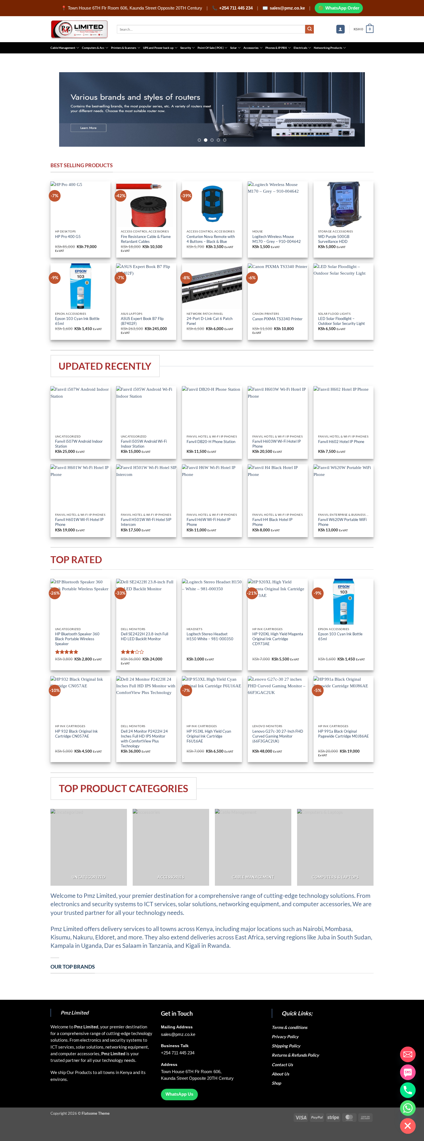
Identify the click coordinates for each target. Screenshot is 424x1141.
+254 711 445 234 (236, 7)
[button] (340, 29)
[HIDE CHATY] (408, 1126)
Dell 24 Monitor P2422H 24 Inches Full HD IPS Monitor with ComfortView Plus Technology (144, 738)
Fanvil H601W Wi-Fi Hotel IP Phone (79, 522)
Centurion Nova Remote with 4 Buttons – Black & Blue (211, 239)
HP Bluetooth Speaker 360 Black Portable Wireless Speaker (77, 639)
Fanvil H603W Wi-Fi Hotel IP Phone (276, 443)
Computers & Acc (93, 47)
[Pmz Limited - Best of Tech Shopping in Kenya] (79, 29)
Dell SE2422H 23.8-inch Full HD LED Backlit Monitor (144, 636)
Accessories (250, 47)
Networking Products (328, 47)
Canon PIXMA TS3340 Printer (277, 319)
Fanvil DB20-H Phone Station (211, 441)
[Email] (408, 1054)
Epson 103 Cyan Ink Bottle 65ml (77, 321)
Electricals (300, 47)
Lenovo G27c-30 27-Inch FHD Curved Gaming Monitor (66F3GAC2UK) (277, 736)
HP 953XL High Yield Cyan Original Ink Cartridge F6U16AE (209, 736)
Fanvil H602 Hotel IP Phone (341, 441)
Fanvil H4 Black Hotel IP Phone (272, 522)
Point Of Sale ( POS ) (211, 47)
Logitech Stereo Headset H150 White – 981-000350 (210, 636)
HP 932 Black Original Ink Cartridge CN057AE (76, 733)
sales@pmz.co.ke (287, 7)
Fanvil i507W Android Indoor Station (79, 443)
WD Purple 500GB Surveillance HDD (333, 239)
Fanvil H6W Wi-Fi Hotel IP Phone (208, 522)
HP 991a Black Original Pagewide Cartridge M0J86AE (343, 733)
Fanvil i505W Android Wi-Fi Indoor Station (144, 443)
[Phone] (408, 1090)
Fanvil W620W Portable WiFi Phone (342, 522)
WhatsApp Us (179, 1094)
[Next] (351, 109)
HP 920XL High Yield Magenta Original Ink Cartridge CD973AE (277, 639)
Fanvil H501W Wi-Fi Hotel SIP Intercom (146, 522)
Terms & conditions (290, 1027)
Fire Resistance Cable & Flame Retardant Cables (146, 239)
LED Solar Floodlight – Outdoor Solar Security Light (341, 321)
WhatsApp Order (342, 7)
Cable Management (62, 47)
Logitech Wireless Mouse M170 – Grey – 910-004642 (276, 239)
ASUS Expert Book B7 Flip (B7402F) (142, 321)
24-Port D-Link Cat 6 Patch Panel (209, 321)
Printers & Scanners (123, 47)
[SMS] (408, 1072)
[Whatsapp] (408, 1108)
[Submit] (309, 29)
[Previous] (72, 109)
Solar (233, 47)
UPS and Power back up (158, 47)
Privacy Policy (285, 1036)
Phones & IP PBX (276, 47)
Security (185, 47)
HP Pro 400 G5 (68, 236)
